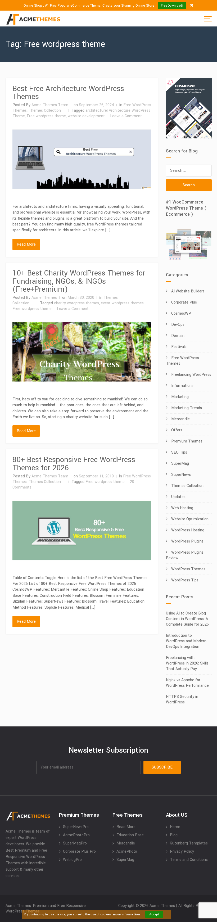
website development (86, 116)
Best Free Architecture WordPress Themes (68, 92)
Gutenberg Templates (189, 843)
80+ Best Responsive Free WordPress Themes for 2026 (73, 463)
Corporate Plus (184, 302)
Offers (176, 430)
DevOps (177, 324)
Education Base (130, 835)
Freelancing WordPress (191, 374)
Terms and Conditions (189, 859)
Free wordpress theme (46, 116)
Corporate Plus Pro (79, 851)
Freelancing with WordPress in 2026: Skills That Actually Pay (187, 663)
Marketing (180, 397)
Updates (178, 497)
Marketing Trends (186, 408)
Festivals (179, 347)
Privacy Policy (182, 851)
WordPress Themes (188, 569)
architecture (96, 110)
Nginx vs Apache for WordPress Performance (187, 682)
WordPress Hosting (187, 530)
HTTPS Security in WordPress (182, 699)
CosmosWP (181, 313)
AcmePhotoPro (76, 835)
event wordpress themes (122, 303)
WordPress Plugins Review (185, 555)
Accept (154, 914)
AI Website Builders (188, 291)
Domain (177, 335)
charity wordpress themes (76, 303)
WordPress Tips (184, 580)
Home (175, 827)
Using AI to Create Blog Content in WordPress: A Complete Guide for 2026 (187, 619)
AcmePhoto (126, 851)
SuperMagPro (75, 843)
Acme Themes (44, 297)
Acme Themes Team (49, 105)
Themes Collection (45, 110)
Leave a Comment (126, 116)
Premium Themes (186, 441)
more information (126, 914)
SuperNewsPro (76, 827)
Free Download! (172, 5)
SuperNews (181, 474)
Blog (174, 835)
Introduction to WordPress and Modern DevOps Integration (186, 641)
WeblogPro (72, 859)
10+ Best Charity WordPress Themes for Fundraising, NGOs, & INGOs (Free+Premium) (78, 281)
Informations (182, 385)
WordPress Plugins (187, 541)
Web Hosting (182, 508)
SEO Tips (179, 452)
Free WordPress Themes (182, 360)
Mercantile (180, 419)
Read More (26, 244)
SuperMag (180, 463)
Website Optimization (190, 519)
